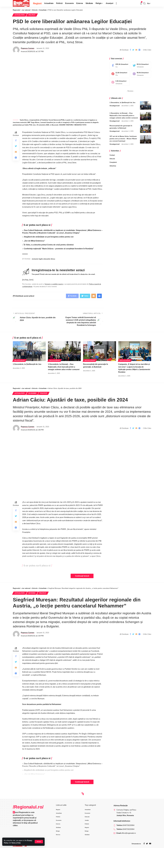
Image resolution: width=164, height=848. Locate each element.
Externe (32, 593)
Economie (32, 393)
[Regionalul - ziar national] (21, 3)
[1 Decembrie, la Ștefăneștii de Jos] (145, 105)
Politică (32, 15)
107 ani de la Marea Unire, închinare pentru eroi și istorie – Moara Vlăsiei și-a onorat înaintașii (123, 138)
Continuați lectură (82, 576)
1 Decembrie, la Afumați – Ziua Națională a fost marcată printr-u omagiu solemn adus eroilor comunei (124, 115)
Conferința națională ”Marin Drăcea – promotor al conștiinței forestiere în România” (59, 249)
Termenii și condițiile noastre (54, 284)
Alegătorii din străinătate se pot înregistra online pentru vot (48, 237)
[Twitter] (141, 65)
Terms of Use (16, 843)
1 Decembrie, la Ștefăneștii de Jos (122, 102)
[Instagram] (141, 74)
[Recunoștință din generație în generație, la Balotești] (145, 129)
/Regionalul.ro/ (28, 806)
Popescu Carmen (27, 48)
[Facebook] (119, 65)
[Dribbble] (119, 82)
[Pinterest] (119, 74)
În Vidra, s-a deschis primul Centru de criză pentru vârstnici (49, 245)
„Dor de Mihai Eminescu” (34, 241)
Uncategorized (114, 106)
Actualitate (20, 15)
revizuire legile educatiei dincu (43, 259)
